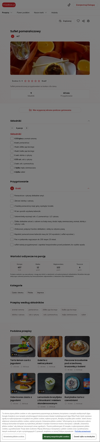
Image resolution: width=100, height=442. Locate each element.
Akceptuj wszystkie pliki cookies (56, 436)
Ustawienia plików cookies (14, 436)
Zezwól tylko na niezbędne (84, 436)
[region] (50, 426)
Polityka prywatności (83, 431)
